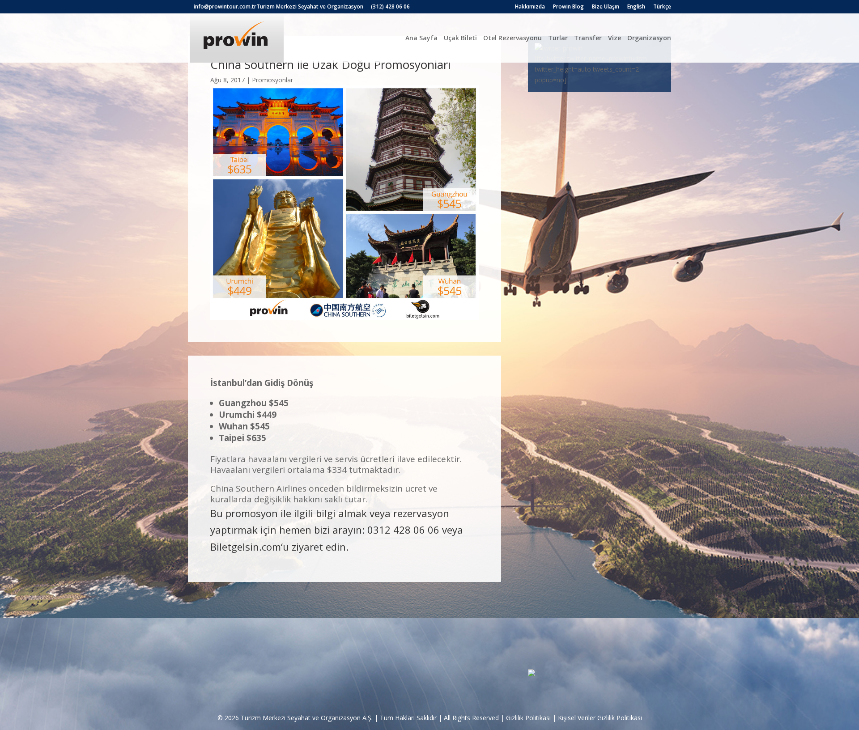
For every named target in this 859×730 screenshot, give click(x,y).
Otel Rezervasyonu (512, 38)
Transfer (588, 38)
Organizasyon (649, 38)
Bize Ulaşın (605, 7)
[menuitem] (636, 8)
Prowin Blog (568, 7)
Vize (614, 38)
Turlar (558, 38)
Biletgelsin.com (245, 546)
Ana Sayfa (421, 38)
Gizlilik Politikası (528, 717)
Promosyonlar (272, 80)
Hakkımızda (530, 7)
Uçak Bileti (460, 38)
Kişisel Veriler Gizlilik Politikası (600, 717)
